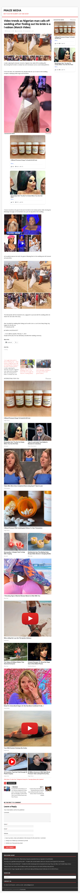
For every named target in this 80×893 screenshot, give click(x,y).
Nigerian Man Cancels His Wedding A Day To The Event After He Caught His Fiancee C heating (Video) (26, 371)
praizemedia (19, 31)
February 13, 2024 (10, 31)
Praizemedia (23, 889)
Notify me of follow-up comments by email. (17, 840)
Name (5, 824)
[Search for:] (40, 877)
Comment (6, 812)
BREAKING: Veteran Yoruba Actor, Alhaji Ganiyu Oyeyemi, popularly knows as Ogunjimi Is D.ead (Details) (28, 859)
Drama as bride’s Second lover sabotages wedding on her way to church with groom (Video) (43, 371)
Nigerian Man (11, 783)
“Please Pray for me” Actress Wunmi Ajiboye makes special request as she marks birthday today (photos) (29, 866)
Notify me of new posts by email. (14, 843)
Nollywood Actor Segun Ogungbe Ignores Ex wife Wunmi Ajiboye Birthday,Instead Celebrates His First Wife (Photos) (31, 869)
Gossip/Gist (28, 31)
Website (6, 833)
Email (5, 829)
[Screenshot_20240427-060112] (27, 132)
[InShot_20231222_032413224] (22, 251)
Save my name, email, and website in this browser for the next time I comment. (26, 838)
